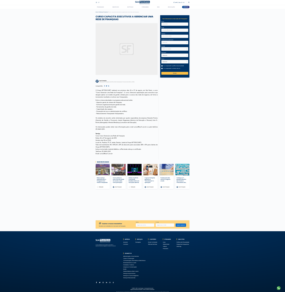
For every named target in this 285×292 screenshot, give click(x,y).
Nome (162, 21)
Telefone (163, 33)
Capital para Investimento (167, 39)
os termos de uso (176, 68)
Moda (124, 269)
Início (97, 12)
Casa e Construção (128, 258)
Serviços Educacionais (129, 277)
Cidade (163, 46)
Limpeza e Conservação (130, 267)
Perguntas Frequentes (183, 244)
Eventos (106, 12)
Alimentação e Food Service (131, 256)
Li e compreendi (174, 65)
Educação (171, 7)
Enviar (175, 73)
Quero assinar (181, 225)
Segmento (163, 52)
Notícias (130, 7)
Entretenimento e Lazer (129, 262)
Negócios (115, 7)
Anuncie (185, 7)
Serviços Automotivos (129, 273)
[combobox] (174, 49)
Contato (125, 244)
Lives (164, 242)
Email (162, 27)
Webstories (166, 244)
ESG (158, 7)
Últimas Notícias (152, 244)
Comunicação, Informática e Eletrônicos (134, 260)
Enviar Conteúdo (152, 242)
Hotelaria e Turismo (128, 265)
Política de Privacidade (183, 242)
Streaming (145, 7)
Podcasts (165, 248)
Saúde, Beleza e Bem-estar (130, 271)
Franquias (100, 7)
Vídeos (165, 246)
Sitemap (179, 246)
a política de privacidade (178, 65)
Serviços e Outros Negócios (130, 275)
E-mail (157, 222)
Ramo (162, 59)
